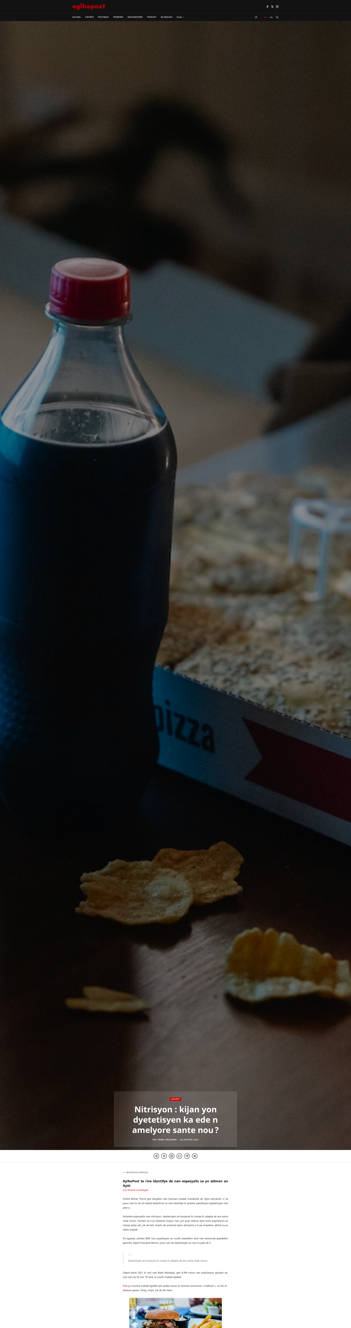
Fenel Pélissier (167, 1139)
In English (166, 17)
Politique (103, 17)
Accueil (76, 17)
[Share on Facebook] (164, 1156)
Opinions (118, 17)
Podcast (151, 17)
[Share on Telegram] (187, 1156)
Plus (179, 17)
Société (89, 17)
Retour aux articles (137, 1172)
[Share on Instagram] (171, 1156)
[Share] (156, 1156)
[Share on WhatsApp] (179, 1156)
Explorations (135, 17)
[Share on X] (194, 1156)
